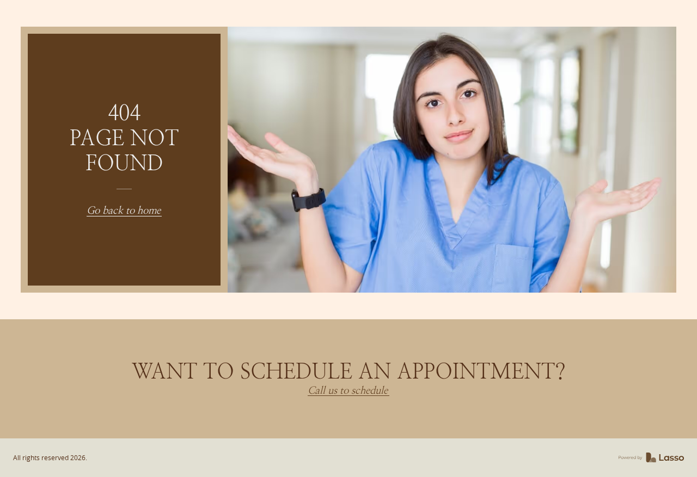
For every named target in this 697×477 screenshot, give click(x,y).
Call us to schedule (348, 391)
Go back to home (124, 211)
